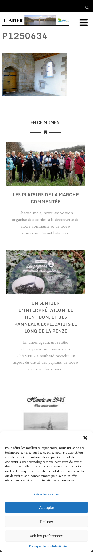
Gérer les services (46, 494)
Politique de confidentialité (48, 546)
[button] (85, 437)
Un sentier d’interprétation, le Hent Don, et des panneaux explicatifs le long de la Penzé (45, 317)
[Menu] (84, 22)
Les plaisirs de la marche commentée (46, 198)
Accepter (46, 507)
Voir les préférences (46, 536)
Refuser (46, 521)
